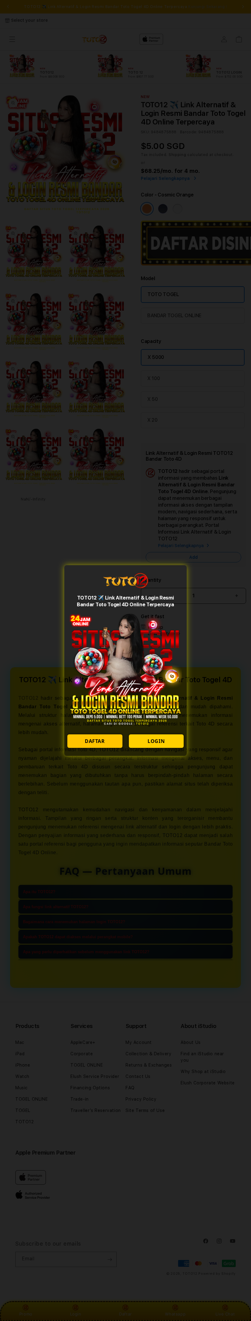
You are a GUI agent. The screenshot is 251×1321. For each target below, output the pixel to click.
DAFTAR (95, 741)
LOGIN (156, 741)
